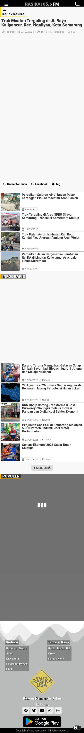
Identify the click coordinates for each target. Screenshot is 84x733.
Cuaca (45, 400)
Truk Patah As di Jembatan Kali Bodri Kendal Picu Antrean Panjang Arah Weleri (51, 236)
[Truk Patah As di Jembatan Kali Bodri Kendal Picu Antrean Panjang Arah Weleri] (10, 241)
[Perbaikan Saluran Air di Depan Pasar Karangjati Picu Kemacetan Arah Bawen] (10, 202)
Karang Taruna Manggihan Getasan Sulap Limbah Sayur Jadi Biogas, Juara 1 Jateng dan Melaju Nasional (52, 369)
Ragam (46, 380)
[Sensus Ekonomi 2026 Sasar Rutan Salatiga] (10, 452)
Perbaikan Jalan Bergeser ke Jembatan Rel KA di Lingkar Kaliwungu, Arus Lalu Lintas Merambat (50, 257)
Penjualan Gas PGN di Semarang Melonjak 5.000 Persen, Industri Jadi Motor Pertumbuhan (52, 428)
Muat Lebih (43, 468)
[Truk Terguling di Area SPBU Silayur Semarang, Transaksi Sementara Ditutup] (10, 222)
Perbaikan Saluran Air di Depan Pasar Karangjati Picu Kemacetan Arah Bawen (50, 196)
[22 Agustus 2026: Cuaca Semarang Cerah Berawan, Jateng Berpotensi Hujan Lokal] (10, 392)
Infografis (59, 32)
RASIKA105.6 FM (42, 4)
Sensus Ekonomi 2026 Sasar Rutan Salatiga (46, 446)
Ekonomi (47, 439)
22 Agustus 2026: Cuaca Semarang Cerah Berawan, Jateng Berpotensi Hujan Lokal (51, 387)
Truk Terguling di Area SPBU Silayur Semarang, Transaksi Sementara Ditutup (50, 216)
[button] (31, 174)
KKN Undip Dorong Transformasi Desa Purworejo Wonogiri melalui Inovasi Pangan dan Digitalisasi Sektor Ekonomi (50, 408)
